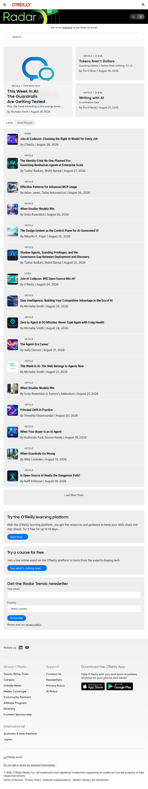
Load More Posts (74, 494)
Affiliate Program (15, 703)
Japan (8, 739)
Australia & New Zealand (20, 734)
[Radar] (31, 16)
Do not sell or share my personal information (30, 765)
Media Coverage (15, 691)
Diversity (9, 709)
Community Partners (17, 697)
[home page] (21, 4)
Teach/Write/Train (16, 674)
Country (11, 602)
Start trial (16, 537)
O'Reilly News (12, 685)
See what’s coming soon (25, 568)
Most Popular (25, 122)
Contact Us (53, 674)
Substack (67, 27)
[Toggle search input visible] (143, 4)
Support (53, 667)
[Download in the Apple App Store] (93, 689)
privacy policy (33, 624)
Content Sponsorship (18, 714)
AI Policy (51, 691)
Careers (9, 680)
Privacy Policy (55, 685)
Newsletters (54, 680)
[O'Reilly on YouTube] (27, 647)
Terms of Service (13, 780)
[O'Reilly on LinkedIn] (20, 647)
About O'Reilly (15, 667)
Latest (9, 122)
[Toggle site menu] (4, 4)
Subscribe (16, 618)
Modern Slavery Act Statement (90, 780)
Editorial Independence (56, 780)
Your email (13, 588)
